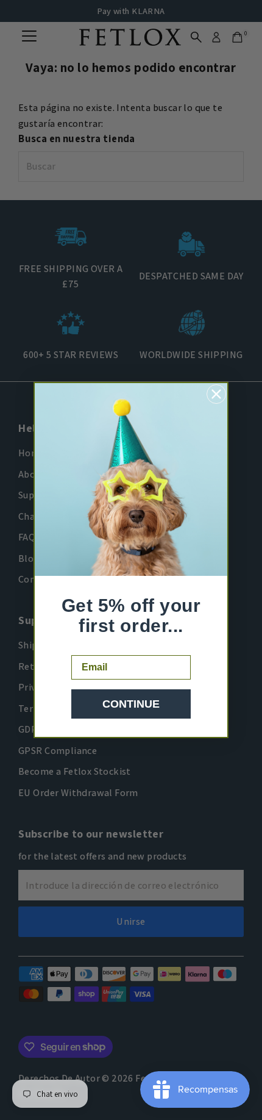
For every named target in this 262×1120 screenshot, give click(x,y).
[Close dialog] (216, 394)
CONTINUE (131, 704)
